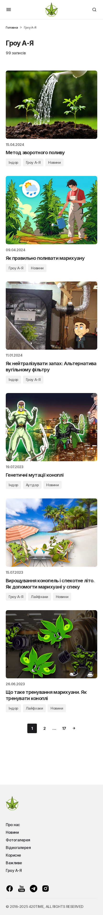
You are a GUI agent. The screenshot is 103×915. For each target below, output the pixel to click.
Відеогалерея (18, 847)
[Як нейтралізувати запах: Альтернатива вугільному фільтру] (51, 315)
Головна (12, 27)
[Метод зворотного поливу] (51, 105)
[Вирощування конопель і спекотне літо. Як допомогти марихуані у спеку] (51, 532)
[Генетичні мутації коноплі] (51, 427)
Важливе (14, 862)
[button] (8, 9)
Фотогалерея (18, 840)
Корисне (13, 855)
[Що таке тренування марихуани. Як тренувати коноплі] (51, 644)
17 (64, 728)
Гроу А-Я (33, 162)
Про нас (13, 824)
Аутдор (32, 485)
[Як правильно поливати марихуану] (51, 210)
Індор (13, 162)
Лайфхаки (39, 596)
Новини (54, 162)
